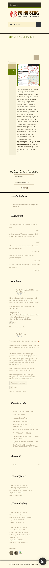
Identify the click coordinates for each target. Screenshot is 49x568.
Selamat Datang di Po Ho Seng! (23, 411)
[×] (42, 561)
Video (15, 323)
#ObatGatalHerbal (29, 377)
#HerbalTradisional (16, 379)
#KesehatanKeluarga (25, 375)
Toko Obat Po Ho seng (20, 421)
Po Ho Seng (21, 290)
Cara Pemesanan (18, 57)
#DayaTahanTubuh (16, 377)
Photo (15, 387)
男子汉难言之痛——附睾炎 (22, 433)
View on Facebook (15, 327)
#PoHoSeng (13, 375)
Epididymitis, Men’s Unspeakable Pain (26, 429)
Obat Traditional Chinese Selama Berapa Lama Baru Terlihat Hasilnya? (25, 446)
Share (24, 327)
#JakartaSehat (28, 379)
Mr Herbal (16, 205)
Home (10, 36)
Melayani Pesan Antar (20, 418)
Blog (15, 465)
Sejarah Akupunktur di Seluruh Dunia (25, 442)
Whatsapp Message (18, 383)
